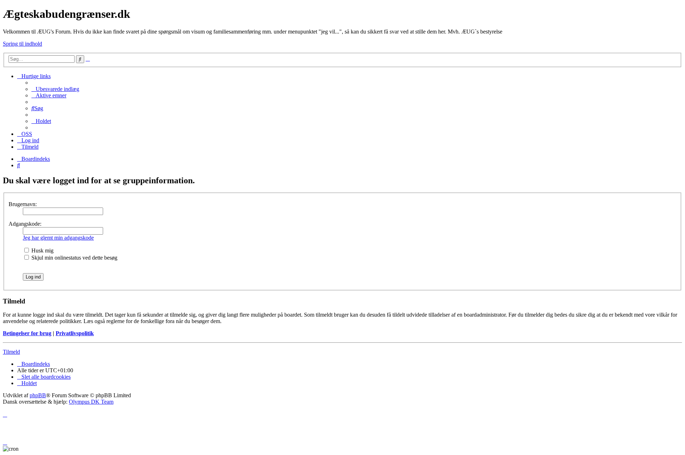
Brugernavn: (23, 204)
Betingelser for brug (27, 333)
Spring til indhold (22, 44)
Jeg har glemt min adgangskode (58, 238)
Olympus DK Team (91, 402)
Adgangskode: (25, 224)
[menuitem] (55, 89)
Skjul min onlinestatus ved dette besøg (73, 258)
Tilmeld (11, 352)
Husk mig (42, 250)
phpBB (38, 395)
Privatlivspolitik (75, 333)
